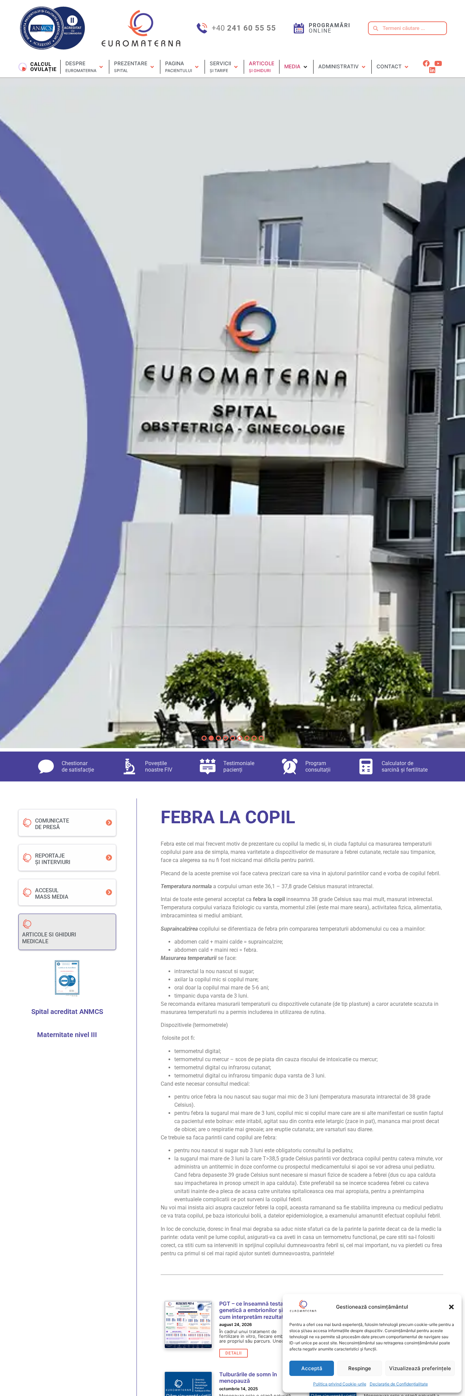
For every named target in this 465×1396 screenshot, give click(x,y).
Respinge (359, 1368)
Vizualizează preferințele (420, 1368)
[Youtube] (438, 63)
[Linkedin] (432, 70)
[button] (451, 1307)
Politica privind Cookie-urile (339, 1383)
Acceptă (311, 1368)
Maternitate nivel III (67, 1035)
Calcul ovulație (43, 66)
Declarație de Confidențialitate (399, 1383)
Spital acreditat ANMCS (67, 1011)
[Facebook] (426, 63)
